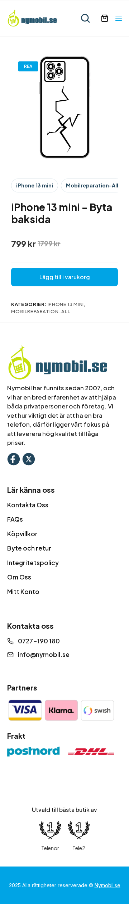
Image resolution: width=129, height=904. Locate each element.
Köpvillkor (22, 534)
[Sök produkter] (85, 18)
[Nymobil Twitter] (28, 458)
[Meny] (118, 18)
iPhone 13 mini (34, 185)
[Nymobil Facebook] (13, 458)
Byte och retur (29, 548)
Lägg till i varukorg (64, 277)
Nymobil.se (107, 885)
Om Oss (19, 577)
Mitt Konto (23, 592)
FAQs (15, 519)
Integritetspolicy (33, 563)
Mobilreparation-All (92, 185)
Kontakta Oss (27, 505)
